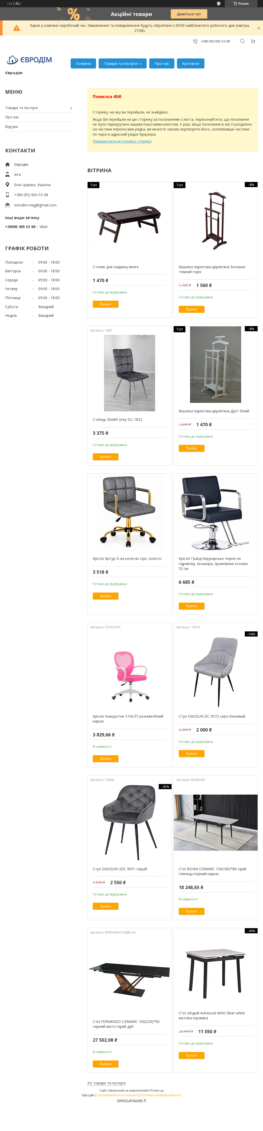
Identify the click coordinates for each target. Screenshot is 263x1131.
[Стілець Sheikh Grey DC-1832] (130, 373)
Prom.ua (157, 1090)
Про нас (161, 63)
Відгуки (11, 126)
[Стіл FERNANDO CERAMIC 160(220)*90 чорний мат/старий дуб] (130, 975)
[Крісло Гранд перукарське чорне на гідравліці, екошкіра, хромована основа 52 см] (216, 512)
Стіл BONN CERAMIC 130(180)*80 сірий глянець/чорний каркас (212, 871)
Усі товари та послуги (106, 1083)
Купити (105, 304)
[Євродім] (30, 60)
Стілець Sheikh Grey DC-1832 (117, 419)
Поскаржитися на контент (117, 1095)
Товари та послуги (121, 63)
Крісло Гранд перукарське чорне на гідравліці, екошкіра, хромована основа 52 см (213, 563)
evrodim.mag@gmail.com (35, 205)
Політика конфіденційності (160, 1095)
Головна (83, 63)
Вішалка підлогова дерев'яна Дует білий (214, 410)
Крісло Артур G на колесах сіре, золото (127, 558)
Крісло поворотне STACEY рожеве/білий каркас (128, 719)
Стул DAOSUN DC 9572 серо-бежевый (212, 716)
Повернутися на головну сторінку (122, 141)
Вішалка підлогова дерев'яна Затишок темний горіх (212, 269)
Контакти (190, 63)
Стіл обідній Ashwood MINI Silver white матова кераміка (212, 1016)
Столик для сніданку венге (116, 266)
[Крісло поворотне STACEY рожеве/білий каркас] (130, 670)
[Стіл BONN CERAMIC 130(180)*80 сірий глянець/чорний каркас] (216, 822)
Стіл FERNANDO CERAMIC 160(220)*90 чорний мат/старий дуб (126, 1024)
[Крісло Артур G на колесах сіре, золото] (130, 512)
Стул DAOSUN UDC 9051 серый (120, 868)
